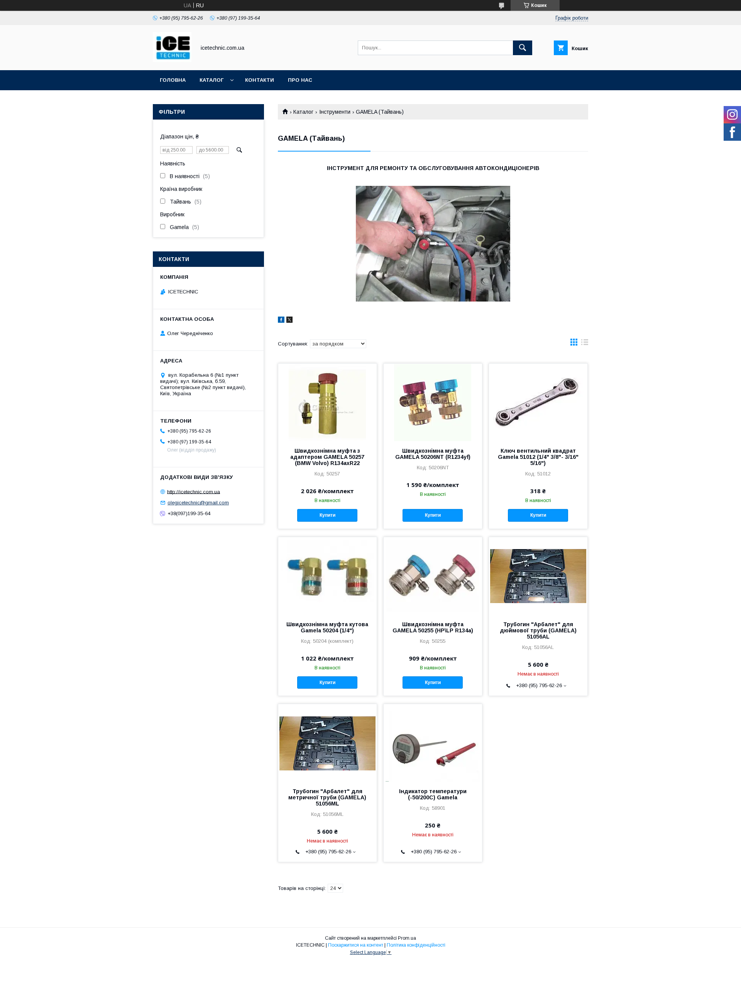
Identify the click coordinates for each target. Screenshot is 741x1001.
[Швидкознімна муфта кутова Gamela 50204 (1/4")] (327, 575)
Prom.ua (407, 938)
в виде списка (584, 344)
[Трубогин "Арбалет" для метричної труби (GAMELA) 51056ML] (327, 742)
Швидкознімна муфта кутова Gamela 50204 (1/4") (327, 627)
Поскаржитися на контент (355, 945)
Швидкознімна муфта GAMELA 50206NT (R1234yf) (432, 454)
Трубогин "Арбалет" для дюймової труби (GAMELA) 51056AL (538, 630)
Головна (173, 80)
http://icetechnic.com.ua (193, 491)
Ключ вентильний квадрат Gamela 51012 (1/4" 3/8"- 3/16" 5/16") (538, 457)
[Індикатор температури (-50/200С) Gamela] (433, 742)
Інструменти (334, 112)
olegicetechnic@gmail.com (198, 503)
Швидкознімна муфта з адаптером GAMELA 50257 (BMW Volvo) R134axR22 (327, 457)
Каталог (211, 80)
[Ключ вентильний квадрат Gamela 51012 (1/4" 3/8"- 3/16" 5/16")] (538, 402)
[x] (289, 321)
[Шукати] (522, 47)
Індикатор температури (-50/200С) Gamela (433, 794)
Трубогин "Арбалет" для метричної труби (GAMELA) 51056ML (327, 797)
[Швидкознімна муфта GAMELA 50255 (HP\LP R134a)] (433, 575)
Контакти (259, 80)
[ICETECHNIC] (172, 60)
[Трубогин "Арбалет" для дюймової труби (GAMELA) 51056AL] (538, 575)
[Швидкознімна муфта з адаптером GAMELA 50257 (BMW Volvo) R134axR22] (327, 402)
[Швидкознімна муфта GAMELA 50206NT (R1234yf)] (433, 402)
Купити (327, 515)
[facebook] (281, 321)
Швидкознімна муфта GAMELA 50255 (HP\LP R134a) (432, 627)
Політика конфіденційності (416, 945)
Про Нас (300, 80)
